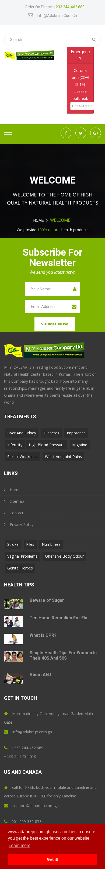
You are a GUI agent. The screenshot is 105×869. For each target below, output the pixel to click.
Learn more (19, 845)
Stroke (13, 544)
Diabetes (51, 432)
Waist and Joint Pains (63, 456)
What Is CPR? (43, 635)
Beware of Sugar (47, 600)
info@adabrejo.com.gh (57, 15)
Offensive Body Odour (64, 556)
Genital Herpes (20, 568)
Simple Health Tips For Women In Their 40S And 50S (63, 655)
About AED (40, 674)
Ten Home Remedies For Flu (58, 617)
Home (38, 220)
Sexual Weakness (22, 456)
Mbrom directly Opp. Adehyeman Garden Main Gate (48, 718)
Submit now (54, 323)
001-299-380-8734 (28, 821)
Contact (16, 512)
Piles (30, 544)
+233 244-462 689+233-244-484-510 (23, 752)
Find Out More (82, 106)
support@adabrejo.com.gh (35, 805)
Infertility (14, 444)
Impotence (76, 432)
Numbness (51, 544)
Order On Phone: (55, 7)
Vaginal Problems (22, 556)
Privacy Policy (21, 524)
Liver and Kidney (21, 432)
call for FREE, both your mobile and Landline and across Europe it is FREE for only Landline (50, 791)
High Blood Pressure (47, 444)
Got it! (52, 859)
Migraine (79, 444)
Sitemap (17, 501)
